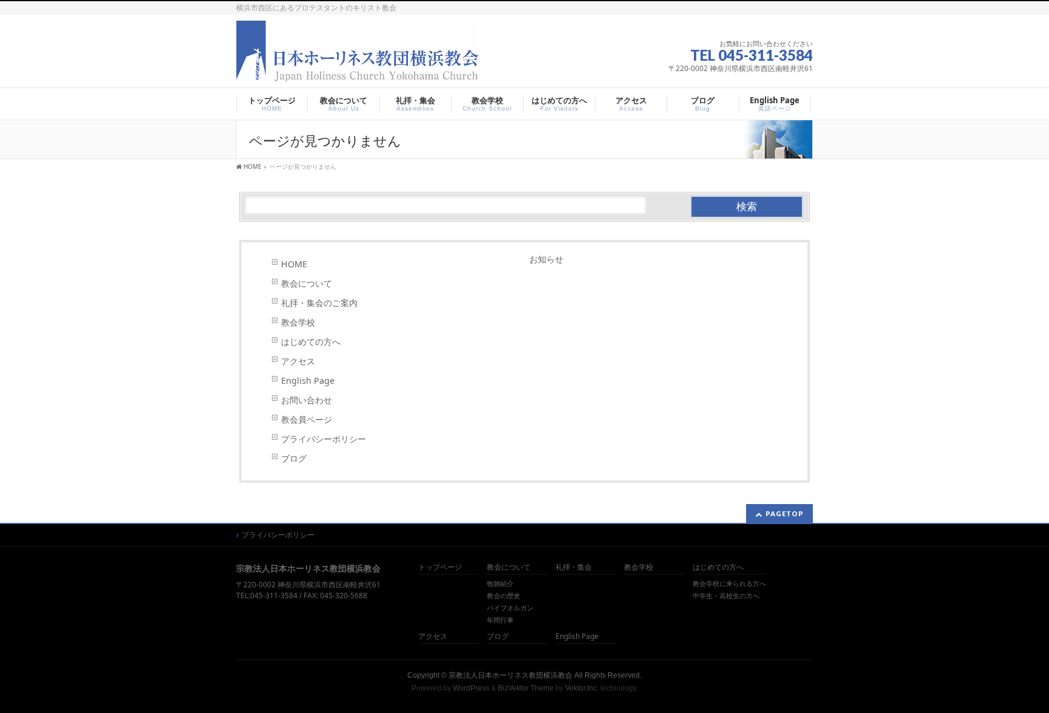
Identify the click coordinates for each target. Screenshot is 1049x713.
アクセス (298, 361)
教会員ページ (306, 419)
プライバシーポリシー (323, 439)
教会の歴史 (503, 596)
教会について (306, 283)
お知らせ (546, 259)
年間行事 (500, 620)
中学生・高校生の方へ (726, 596)
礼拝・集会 (573, 567)
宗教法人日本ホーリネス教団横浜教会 (510, 675)
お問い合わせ (306, 400)
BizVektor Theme (526, 688)
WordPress (471, 688)
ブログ (294, 458)
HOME (294, 264)
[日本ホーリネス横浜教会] (357, 74)
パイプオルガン (510, 608)
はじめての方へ (311, 341)
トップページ (440, 567)
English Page (307, 380)
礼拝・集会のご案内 (319, 303)
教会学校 (298, 322)
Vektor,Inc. (582, 688)
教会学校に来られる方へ (729, 583)
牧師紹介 (500, 583)
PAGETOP (785, 513)
